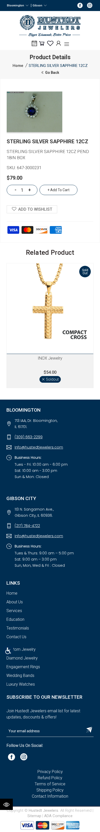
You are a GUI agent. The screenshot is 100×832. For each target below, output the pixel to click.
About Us (14, 602)
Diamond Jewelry (22, 658)
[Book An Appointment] (34, 45)
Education (15, 619)
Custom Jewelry (21, 649)
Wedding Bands (20, 675)
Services (14, 610)
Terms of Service (50, 784)
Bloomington (16, 5)
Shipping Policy (50, 790)
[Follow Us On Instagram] (24, 756)
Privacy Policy (50, 771)
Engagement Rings (23, 666)
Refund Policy (50, 777)
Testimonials (17, 628)
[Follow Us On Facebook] (11, 756)
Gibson (38, 5)
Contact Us (16, 636)
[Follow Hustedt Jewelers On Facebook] (80, 5)
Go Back (51, 72)
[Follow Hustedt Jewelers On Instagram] (90, 5)
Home (18, 65)
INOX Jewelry (50, 358)
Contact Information (50, 796)
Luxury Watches (20, 684)
